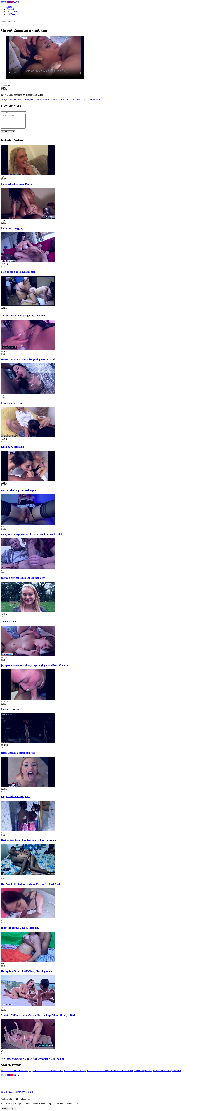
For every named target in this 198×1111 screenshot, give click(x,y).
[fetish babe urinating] (28, 436)
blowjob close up (10, 709)
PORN (10, 2)
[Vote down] (5, 83)
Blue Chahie (69, 1070)
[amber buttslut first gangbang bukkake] (28, 305)
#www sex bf (66, 99)
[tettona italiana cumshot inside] (28, 742)
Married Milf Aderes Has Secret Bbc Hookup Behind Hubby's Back (38, 1015)
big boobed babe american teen (18, 271)
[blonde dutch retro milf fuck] (28, 174)
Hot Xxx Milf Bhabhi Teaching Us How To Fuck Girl (30, 883)
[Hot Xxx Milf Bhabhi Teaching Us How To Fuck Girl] (28, 874)
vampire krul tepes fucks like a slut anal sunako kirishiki (32, 534)
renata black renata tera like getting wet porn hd (28, 359)
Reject (12, 1108)
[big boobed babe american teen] (28, 262)
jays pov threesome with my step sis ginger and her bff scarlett (35, 665)
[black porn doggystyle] (28, 218)
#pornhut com (79, 99)
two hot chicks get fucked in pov (19, 490)
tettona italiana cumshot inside (18, 752)
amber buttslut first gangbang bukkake (23, 315)
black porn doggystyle (13, 228)
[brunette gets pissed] (28, 393)
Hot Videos (11, 14)
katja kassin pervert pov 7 (15, 796)
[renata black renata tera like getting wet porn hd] (28, 349)
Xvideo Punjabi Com (143, 1070)
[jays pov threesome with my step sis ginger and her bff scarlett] (28, 655)
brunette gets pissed (11, 402)
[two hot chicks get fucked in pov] (28, 480)
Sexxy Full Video (173, 1070)
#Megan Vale (6, 99)
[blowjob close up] (28, 699)
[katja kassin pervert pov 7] (28, 786)
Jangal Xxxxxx (35, 1070)
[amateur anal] (28, 611)
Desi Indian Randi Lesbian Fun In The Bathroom (28, 840)
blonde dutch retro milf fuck (16, 184)
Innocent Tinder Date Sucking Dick (20, 927)
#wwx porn (28, 99)
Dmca (30, 1092)
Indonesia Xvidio (8, 1070)
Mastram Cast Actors (96, 1070)
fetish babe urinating (12, 446)
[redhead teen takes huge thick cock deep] (28, 568)
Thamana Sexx (48, 1070)
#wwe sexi (54, 99)
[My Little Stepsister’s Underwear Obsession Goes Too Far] (28, 1049)
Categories (10, 9)
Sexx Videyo (80, 1070)
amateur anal (8, 621)
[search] (2, 24)
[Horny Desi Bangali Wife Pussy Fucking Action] (28, 961)
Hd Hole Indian (159, 1070)
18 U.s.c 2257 (7, 1092)
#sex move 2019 (93, 99)
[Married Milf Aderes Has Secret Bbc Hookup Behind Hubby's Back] (28, 1005)
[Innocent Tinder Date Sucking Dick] (28, 917)
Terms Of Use (21, 1092)
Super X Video (111, 1070)
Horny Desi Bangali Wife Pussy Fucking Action (27, 971)
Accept (5, 1108)
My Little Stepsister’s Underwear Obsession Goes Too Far (32, 1058)
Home (9, 7)
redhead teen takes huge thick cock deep (23, 577)
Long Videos (12, 12)
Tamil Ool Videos (125, 1070)
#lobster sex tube (41, 99)
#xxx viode (17, 99)
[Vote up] (2, 83)
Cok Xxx (59, 1070)
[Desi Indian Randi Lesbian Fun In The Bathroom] (28, 830)
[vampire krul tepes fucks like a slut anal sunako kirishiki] (28, 524)
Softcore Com (22, 1070)
